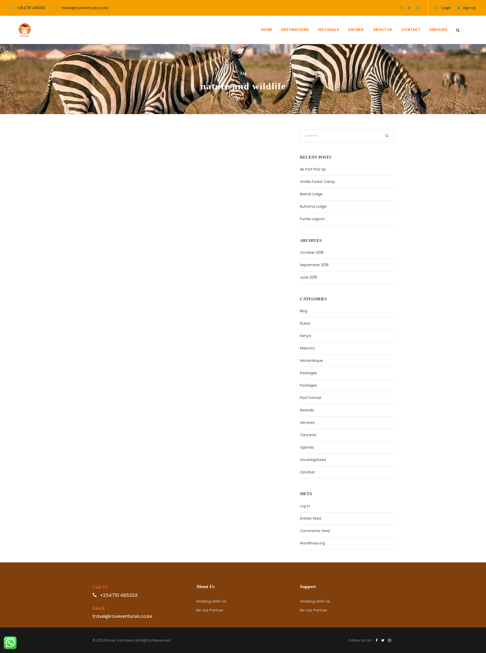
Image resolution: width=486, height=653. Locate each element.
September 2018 (314, 264)
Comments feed (315, 530)
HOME (266, 29)
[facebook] (401, 7)
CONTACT (411, 29)
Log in (305, 506)
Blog (303, 310)
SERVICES (438, 29)
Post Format (310, 397)
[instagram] (417, 7)
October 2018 (311, 252)
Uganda (307, 447)
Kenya (305, 335)
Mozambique (311, 360)
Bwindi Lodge (311, 194)
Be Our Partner (210, 610)
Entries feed (310, 518)
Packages (308, 372)
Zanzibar (307, 472)
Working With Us (211, 601)
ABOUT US (382, 29)
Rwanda (307, 410)
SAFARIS (356, 29)
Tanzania (308, 434)
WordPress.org (312, 543)
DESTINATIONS (295, 29)
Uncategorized (313, 459)
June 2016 (308, 277)
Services (307, 422)
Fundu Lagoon (312, 218)
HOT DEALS (328, 29)
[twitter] (409, 7)
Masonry (307, 348)
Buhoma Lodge (313, 206)
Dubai (305, 323)
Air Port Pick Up (313, 169)
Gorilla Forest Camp (317, 181)
